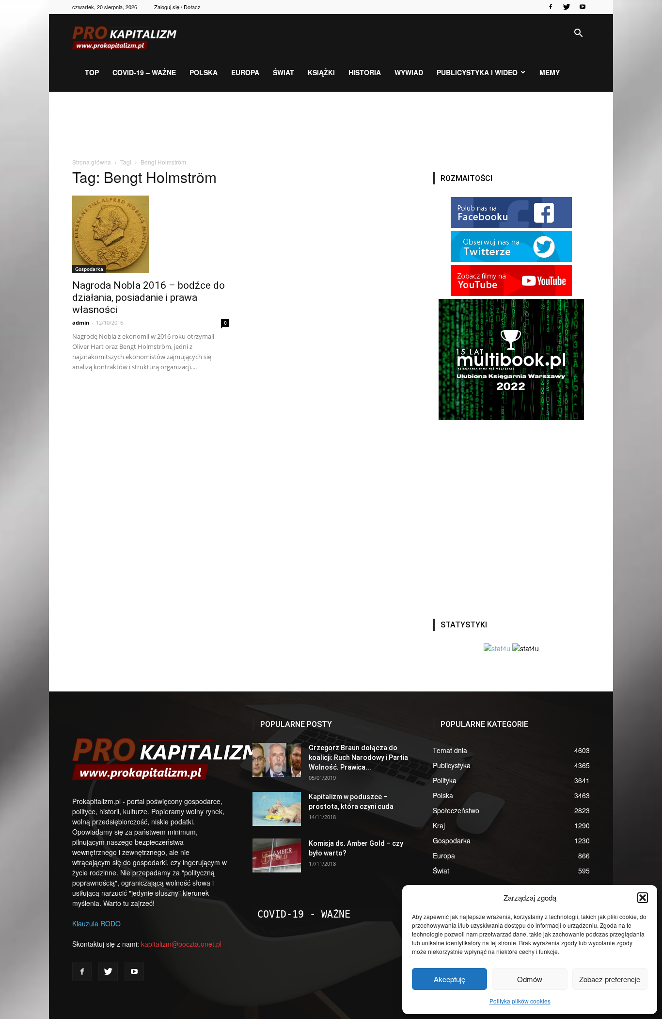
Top (92, 72)
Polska (203, 72)
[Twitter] (566, 7)
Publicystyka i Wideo (477, 72)
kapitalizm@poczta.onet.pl (181, 944)
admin (80, 322)
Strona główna (91, 162)
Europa (245, 72)
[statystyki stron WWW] (497, 648)
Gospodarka (89, 268)
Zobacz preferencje (609, 979)
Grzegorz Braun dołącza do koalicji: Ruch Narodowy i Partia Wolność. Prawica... (358, 757)
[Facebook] (550, 7)
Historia (364, 72)
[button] (642, 898)
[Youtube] (582, 7)
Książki (321, 72)
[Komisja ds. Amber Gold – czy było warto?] (276, 855)
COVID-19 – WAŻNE (144, 72)
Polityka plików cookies (520, 1001)
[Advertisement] (331, 125)
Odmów (529, 979)
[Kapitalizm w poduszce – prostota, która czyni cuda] (276, 809)
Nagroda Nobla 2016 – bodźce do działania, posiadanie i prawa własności (148, 297)
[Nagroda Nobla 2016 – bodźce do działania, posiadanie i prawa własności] (150, 234)
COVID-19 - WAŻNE (303, 914)
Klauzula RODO (96, 923)
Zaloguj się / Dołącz (177, 7)
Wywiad (408, 72)
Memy (549, 72)
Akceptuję (449, 979)
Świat (283, 72)
